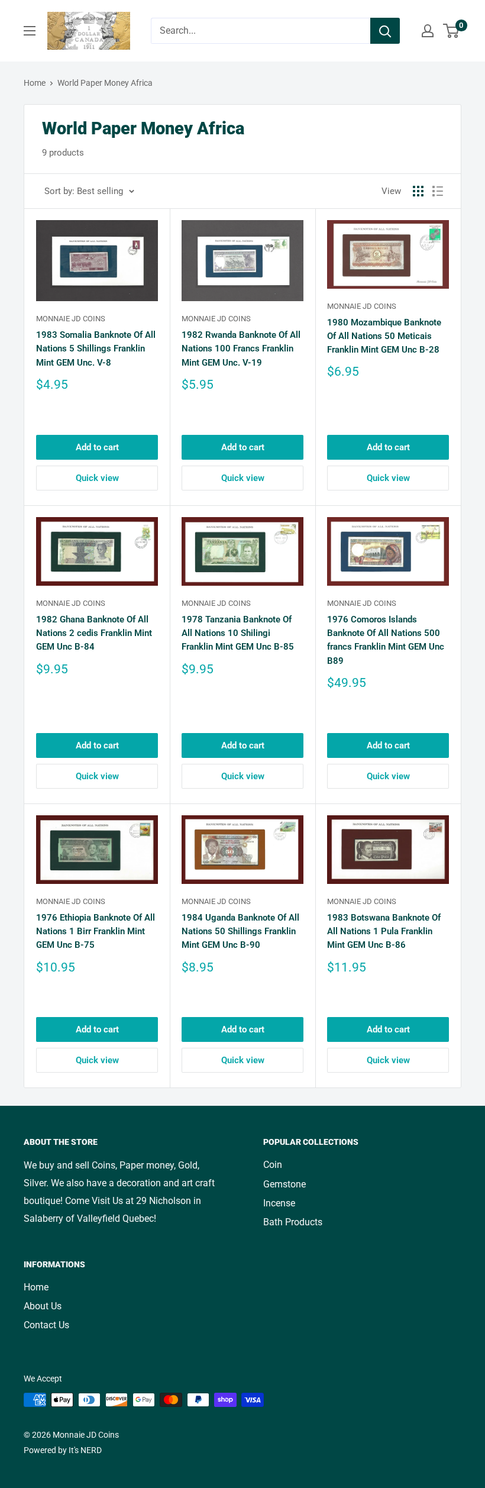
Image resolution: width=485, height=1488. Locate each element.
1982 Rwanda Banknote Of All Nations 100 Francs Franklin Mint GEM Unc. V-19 (241, 349)
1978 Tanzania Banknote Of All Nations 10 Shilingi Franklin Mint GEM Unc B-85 (238, 633)
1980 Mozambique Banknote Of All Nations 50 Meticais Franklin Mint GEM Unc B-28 (384, 336)
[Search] (385, 31)
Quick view (97, 478)
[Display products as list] (437, 191)
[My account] (428, 30)
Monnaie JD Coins (70, 318)
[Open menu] (29, 30)
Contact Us (46, 1325)
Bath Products (292, 1222)
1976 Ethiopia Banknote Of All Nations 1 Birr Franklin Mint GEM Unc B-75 (95, 931)
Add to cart (97, 447)
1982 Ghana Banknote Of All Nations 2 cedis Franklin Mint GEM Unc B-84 (94, 633)
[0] (451, 31)
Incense (279, 1203)
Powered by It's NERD (63, 1450)
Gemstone (284, 1184)
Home (35, 83)
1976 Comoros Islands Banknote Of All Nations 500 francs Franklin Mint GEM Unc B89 (385, 640)
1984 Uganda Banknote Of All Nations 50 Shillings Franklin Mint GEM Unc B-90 (240, 931)
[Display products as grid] (418, 191)
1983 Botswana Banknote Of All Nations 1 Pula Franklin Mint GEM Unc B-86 (384, 931)
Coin (272, 1164)
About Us (43, 1306)
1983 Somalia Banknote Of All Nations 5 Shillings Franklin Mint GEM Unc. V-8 (96, 349)
